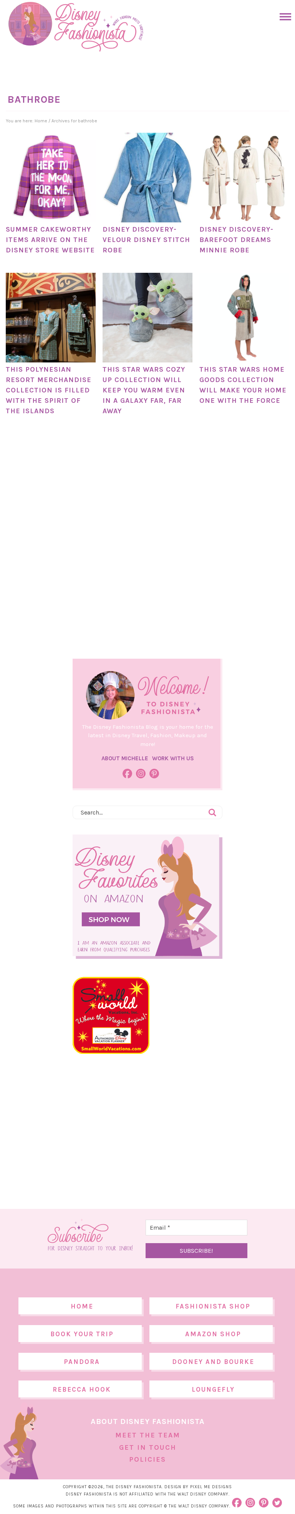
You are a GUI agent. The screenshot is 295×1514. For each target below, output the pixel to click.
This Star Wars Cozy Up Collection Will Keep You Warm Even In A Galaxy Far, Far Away (144, 390)
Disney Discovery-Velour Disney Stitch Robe (146, 239)
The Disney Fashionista (76, 27)
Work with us (173, 758)
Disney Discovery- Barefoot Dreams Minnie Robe (236, 239)
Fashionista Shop (213, 1306)
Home (82, 1306)
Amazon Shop (213, 1334)
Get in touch (147, 1447)
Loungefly (213, 1389)
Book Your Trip (82, 1334)
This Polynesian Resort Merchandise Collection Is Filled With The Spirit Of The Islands (48, 390)
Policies (147, 1459)
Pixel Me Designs (211, 1486)
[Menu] (283, 16)
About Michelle (124, 758)
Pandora (82, 1361)
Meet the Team (147, 1435)
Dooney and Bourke (213, 1361)
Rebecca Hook (82, 1389)
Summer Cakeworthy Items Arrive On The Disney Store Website (50, 239)
